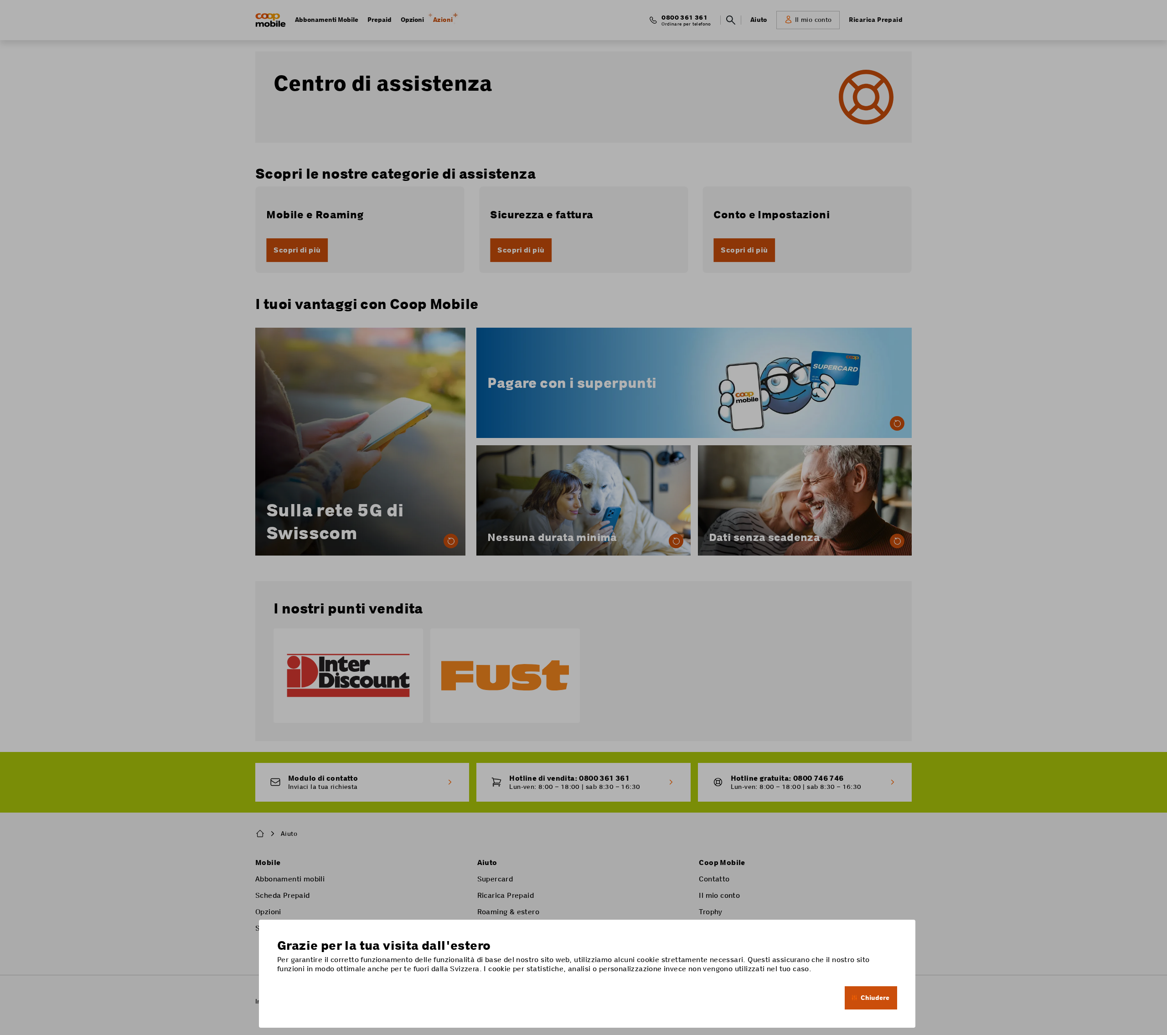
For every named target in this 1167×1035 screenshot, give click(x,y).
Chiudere (875, 997)
